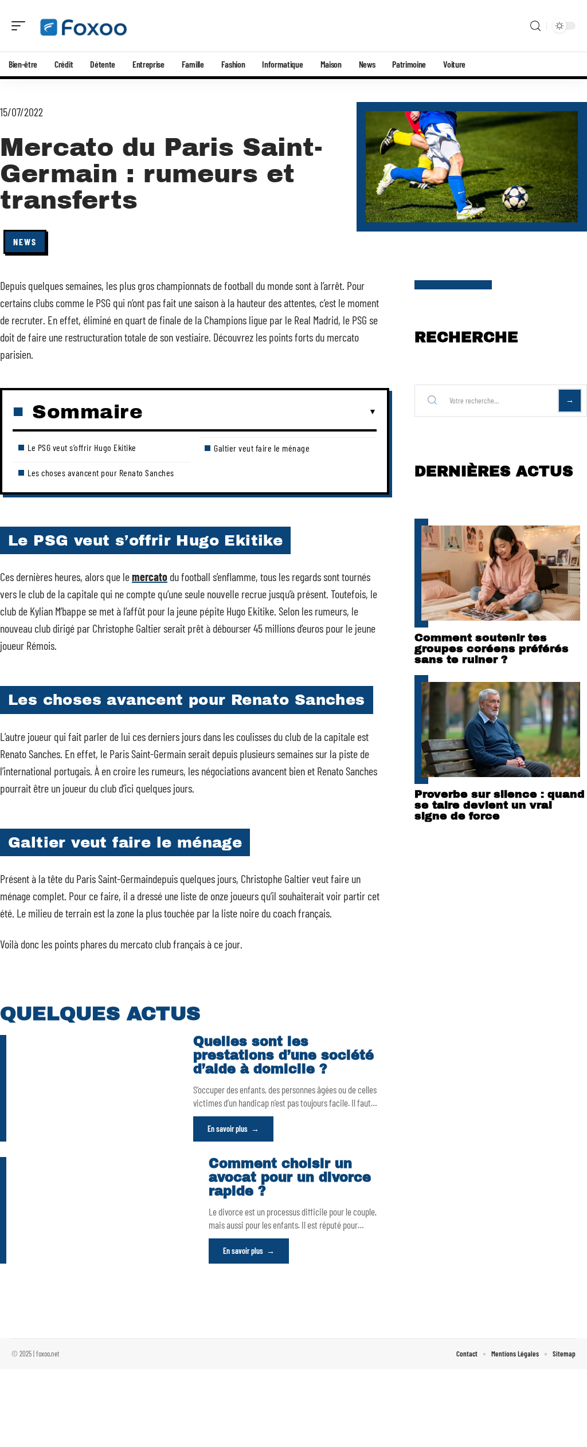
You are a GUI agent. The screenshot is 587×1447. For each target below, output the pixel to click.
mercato (149, 576)
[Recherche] (535, 26)
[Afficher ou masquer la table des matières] (260, 412)
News (25, 241)
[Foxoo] (82, 26)
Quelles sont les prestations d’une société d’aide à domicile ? (283, 1055)
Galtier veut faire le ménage (262, 447)
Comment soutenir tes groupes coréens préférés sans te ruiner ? (491, 648)
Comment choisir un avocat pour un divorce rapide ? (290, 1177)
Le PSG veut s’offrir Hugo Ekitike (82, 447)
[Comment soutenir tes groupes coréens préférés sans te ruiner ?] (500, 573)
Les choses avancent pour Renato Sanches (101, 472)
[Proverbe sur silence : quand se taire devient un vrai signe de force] (500, 729)
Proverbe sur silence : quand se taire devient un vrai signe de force (499, 805)
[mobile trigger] (21, 26)
